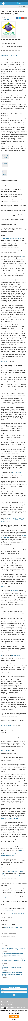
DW (2, 472)
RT (1, 655)
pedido (22, 256)
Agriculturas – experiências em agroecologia (14, 875)
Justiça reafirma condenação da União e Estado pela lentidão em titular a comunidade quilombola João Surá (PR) (13, 960)
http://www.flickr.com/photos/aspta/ (13, 927)
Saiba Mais (14, 1019)
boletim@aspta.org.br (8, 910)
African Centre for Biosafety (8, 725)
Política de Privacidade (7, 1004)
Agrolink (3, 586)
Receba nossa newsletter (14, 987)
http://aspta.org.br (7, 897)
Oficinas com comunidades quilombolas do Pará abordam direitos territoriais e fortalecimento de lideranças (12, 967)
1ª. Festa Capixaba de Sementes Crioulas (11, 238)
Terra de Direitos (5, 19)
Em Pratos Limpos (16, 472)
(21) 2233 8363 (21, 913)
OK (14, 995)
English (22, 0)
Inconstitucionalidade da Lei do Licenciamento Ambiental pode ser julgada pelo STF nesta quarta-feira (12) (13, 974)
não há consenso (14, 590)
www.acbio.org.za (7, 722)
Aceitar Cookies (14, 1016)
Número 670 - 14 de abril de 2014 (9, 55)
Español (25, 0)
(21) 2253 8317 (11, 913)
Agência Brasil (4, 361)
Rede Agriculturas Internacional (9, 867)
